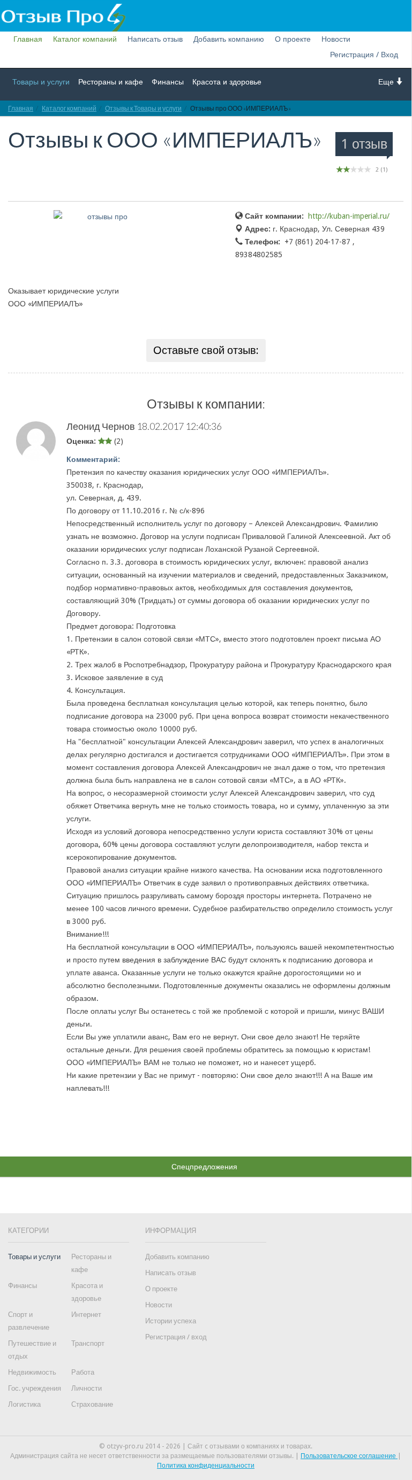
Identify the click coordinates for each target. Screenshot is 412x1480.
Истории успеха (170, 1321)
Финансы (168, 82)
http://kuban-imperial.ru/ (348, 216)
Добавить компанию (228, 39)
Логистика (24, 1404)
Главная (27, 39)
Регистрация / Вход (364, 54)
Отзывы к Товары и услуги (143, 108)
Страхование (92, 1404)
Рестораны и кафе (110, 82)
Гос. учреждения (34, 1388)
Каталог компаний (85, 39)
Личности (86, 1388)
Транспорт (87, 1343)
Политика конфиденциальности (205, 1465)
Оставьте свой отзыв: (206, 350)
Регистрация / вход (176, 1337)
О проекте (293, 39)
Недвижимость (32, 1372)
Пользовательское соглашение (349, 1456)
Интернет (86, 1315)
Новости (335, 39)
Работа (82, 1372)
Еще (387, 82)
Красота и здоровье (226, 82)
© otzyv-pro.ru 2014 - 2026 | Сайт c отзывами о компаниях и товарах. (205, 1446)
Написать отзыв (155, 39)
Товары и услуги (41, 82)
